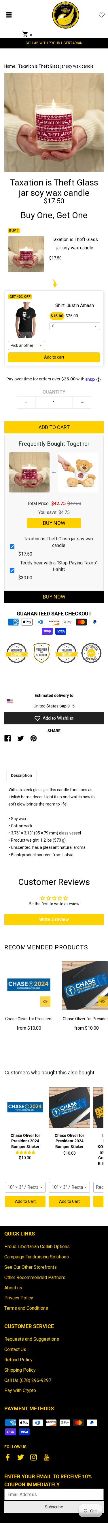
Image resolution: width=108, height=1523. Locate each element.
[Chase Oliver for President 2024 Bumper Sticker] (28, 985)
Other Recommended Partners (34, 1277)
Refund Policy (18, 1359)
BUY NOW (54, 523)
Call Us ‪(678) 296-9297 (27, 1380)
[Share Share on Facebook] (7, 740)
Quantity (54, 392)
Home (9, 66)
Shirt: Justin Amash (74, 305)
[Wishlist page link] (102, 15)
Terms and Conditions (26, 1308)
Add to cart (54, 357)
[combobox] (26, 345)
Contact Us (15, 1349)
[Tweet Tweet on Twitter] (20, 740)
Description (21, 775)
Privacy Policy (18, 1298)
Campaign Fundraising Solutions (36, 1257)
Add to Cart (25, 1201)
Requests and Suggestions (31, 1339)
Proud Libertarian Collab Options (37, 1246)
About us (13, 1288)
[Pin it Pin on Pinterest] (33, 740)
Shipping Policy (20, 1370)
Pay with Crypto (20, 1390)
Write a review (54, 919)
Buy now (54, 597)
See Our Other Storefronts (30, 1267)
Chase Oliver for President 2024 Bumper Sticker (29, 1022)
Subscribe (54, 1507)
